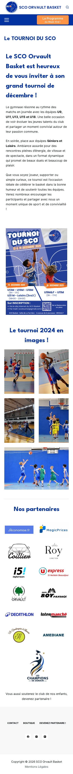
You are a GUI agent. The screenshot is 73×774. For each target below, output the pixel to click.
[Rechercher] (67, 7)
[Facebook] (28, 736)
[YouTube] (45, 736)
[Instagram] (36, 736)
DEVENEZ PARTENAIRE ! (52, 723)
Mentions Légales (36, 766)
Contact (13, 723)
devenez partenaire (35, 699)
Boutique (29, 723)
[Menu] (6, 20)
